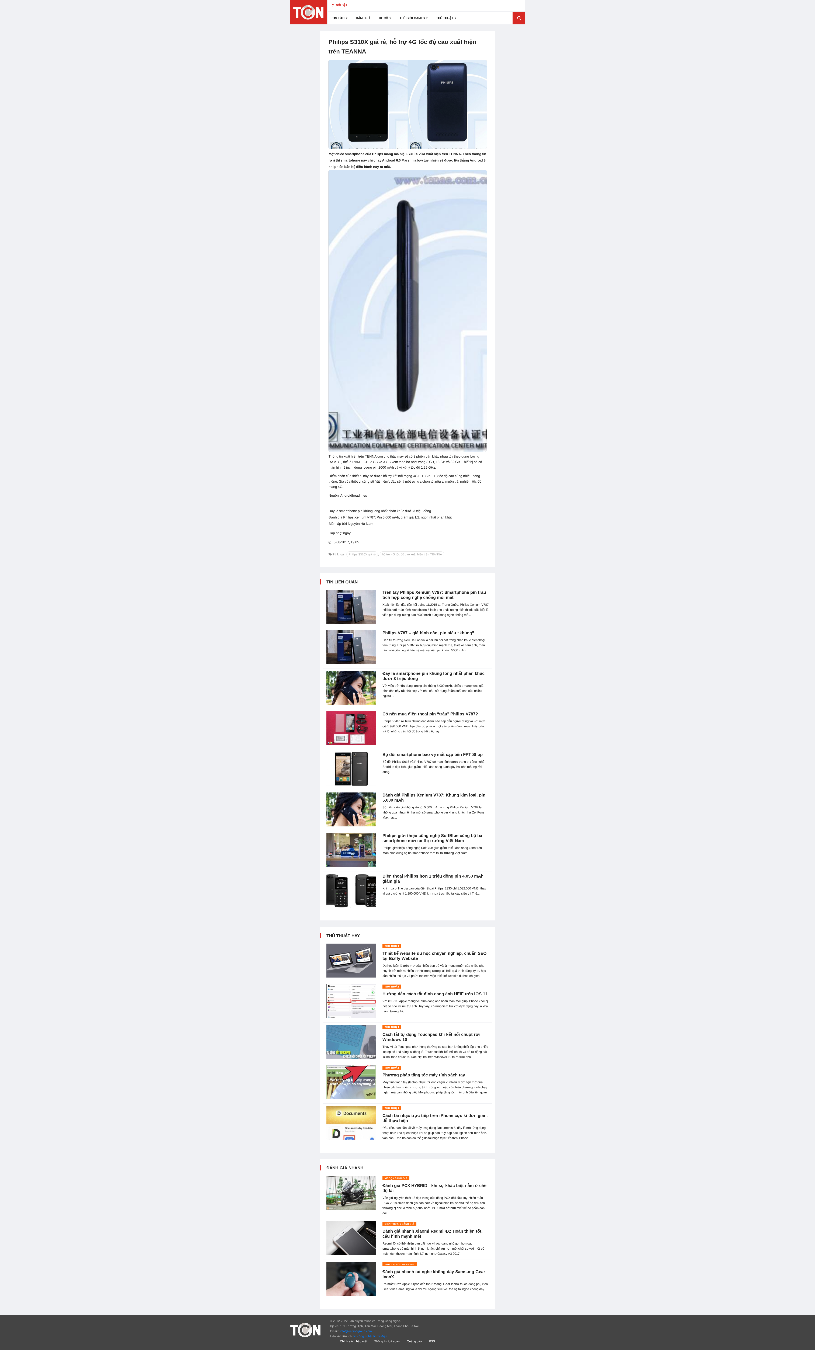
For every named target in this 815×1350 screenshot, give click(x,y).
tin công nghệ (362, 1336)
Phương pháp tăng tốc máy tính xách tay (423, 1075)
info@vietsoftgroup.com (356, 1331)
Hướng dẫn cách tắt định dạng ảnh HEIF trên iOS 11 (434, 994)
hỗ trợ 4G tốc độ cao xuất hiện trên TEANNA (412, 554)
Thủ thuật (444, 18)
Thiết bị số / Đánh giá (400, 1264)
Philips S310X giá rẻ (362, 554)
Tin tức (338, 18)
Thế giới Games (412, 18)
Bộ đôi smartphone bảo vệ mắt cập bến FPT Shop (432, 754)
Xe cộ (383, 18)
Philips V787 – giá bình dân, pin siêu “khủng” (428, 633)
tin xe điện (380, 1336)
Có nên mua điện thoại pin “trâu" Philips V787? (430, 714)
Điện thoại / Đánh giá (399, 1224)
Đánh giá (363, 18)
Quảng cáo (414, 1341)
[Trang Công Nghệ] (305, 1329)
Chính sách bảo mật (353, 1341)
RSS (432, 1341)
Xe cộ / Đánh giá (396, 1178)
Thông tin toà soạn (387, 1341)
